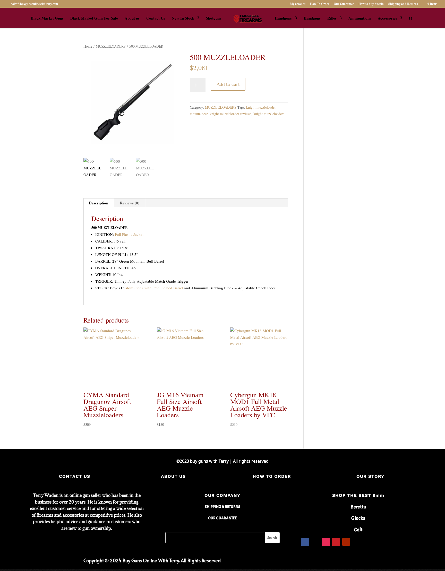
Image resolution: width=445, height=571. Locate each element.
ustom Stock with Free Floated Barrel (153, 287)
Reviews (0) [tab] (129, 203)
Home (87, 46)
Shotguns (213, 18)
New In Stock (183, 18)
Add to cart (228, 84)
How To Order (319, 4)
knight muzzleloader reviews (230, 113)
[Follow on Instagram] (326, 542)
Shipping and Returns (403, 4)
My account (297, 4)
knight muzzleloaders (268, 113)
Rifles (332, 18)
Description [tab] (98, 203)
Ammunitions (359, 18)
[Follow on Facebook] (305, 542)
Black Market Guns (47, 18)
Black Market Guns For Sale (94, 18)
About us (132, 18)
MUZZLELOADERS (111, 46)
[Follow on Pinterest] (336, 542)
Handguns (283, 18)
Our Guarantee (344, 4)
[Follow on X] (315, 542)
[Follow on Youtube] (346, 542)
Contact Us (155, 18)
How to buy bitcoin (371, 4)
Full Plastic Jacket (129, 234)
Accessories (387, 18)
